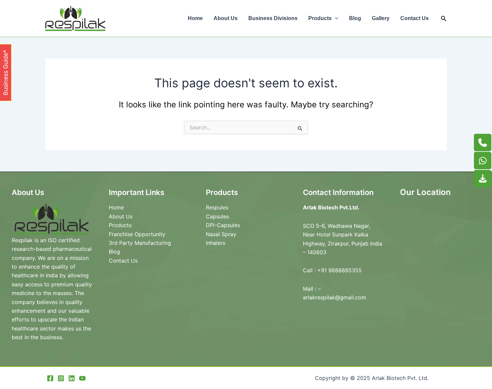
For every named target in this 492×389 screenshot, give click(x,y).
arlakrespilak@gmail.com (334, 297)
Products (320, 18)
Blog (355, 18)
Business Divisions (273, 18)
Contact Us (414, 18)
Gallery (381, 18)
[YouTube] (82, 378)
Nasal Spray (221, 234)
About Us (226, 18)
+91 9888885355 (339, 270)
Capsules (217, 216)
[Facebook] (50, 378)
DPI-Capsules (223, 225)
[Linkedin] (71, 378)
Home (195, 18)
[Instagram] (61, 378)
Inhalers (215, 242)
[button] (335, 18)
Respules (217, 207)
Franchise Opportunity (137, 234)
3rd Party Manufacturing (140, 242)
